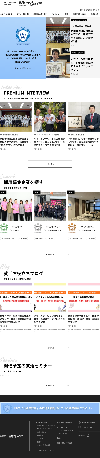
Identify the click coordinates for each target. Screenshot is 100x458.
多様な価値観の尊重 (43, 445)
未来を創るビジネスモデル (46, 425)
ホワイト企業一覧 (23, 14)
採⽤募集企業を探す (40, 14)
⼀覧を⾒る (50, 164)
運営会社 (82, 435)
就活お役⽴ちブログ (79, 14)
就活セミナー (95, 14)
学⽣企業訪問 (63, 433)
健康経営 (40, 435)
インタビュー (55, 14)
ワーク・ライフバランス (45, 429)
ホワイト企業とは (6, 14)
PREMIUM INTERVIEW (66, 430)
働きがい (40, 442)
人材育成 (40, 438)
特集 (66, 14)
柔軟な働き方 (41, 432)
